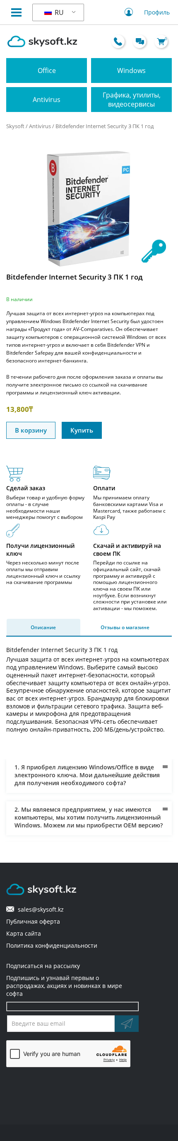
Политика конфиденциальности (51, 945)
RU (58, 12)
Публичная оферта (33, 921)
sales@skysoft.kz (39, 909)
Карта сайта (23, 933)
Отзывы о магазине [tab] (125, 627)
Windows (131, 70)
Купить (81, 430)
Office (47, 70)
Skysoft (15, 126)
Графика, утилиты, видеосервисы (132, 99)
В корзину (31, 430)
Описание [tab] (43, 627)
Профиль (157, 12)
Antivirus (46, 99)
